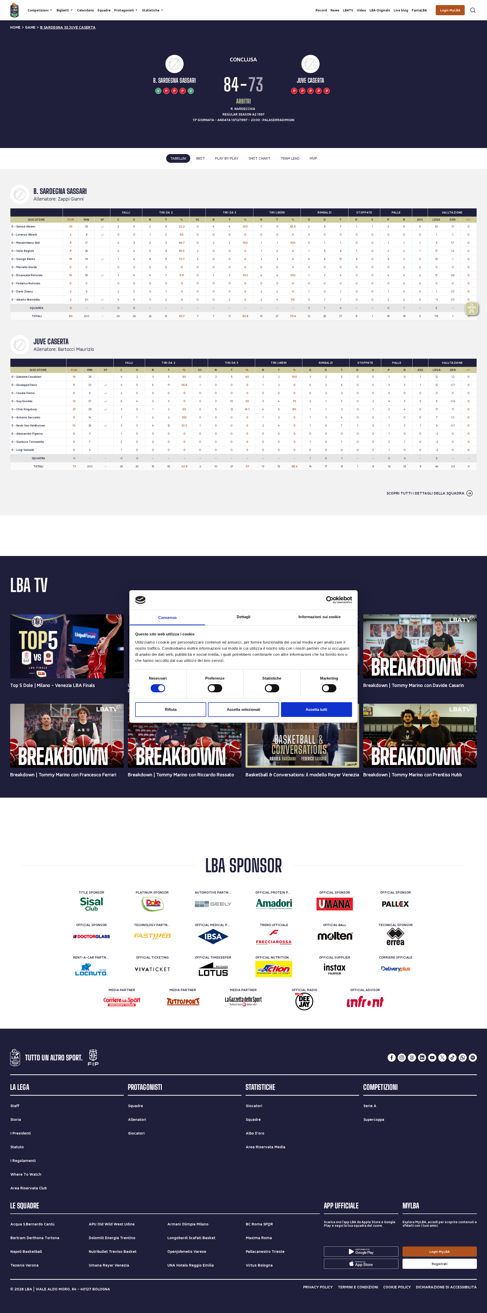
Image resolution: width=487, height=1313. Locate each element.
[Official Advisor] (365, 1001)
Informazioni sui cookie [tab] (319, 617)
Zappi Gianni (71, 199)
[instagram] (402, 1058)
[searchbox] (243, 6)
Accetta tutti (316, 709)
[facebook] (392, 1058)
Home (15, 27)
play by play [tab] (226, 158)
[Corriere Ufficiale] (395, 969)
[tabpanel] (243, 342)
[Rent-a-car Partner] (91, 969)
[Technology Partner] (152, 936)
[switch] (215, 688)
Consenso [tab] (167, 617)
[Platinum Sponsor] (152, 904)
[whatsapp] (463, 1058)
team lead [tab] (290, 158)
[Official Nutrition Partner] (273, 969)
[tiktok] (452, 1058)
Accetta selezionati (243, 709)
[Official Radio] (304, 1001)
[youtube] (432, 1058)
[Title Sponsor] (91, 904)
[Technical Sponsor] (395, 936)
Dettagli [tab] (244, 617)
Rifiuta (171, 709)
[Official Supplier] (334, 969)
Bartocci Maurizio (76, 349)
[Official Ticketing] (152, 969)
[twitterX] (442, 1058)
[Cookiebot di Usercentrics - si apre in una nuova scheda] (330, 600)
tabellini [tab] (178, 158)
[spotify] (473, 1058)
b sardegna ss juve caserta (68, 27)
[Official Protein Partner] (273, 904)
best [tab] (200, 158)
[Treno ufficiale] (273, 936)
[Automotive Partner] (213, 904)
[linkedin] (422, 1058)
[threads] (412, 1058)
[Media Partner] (121, 1001)
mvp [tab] (313, 158)
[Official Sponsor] (334, 904)
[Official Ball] (334, 936)
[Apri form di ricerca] (473, 10)
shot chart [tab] (259, 158)
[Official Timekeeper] (213, 969)
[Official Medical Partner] (213, 936)
